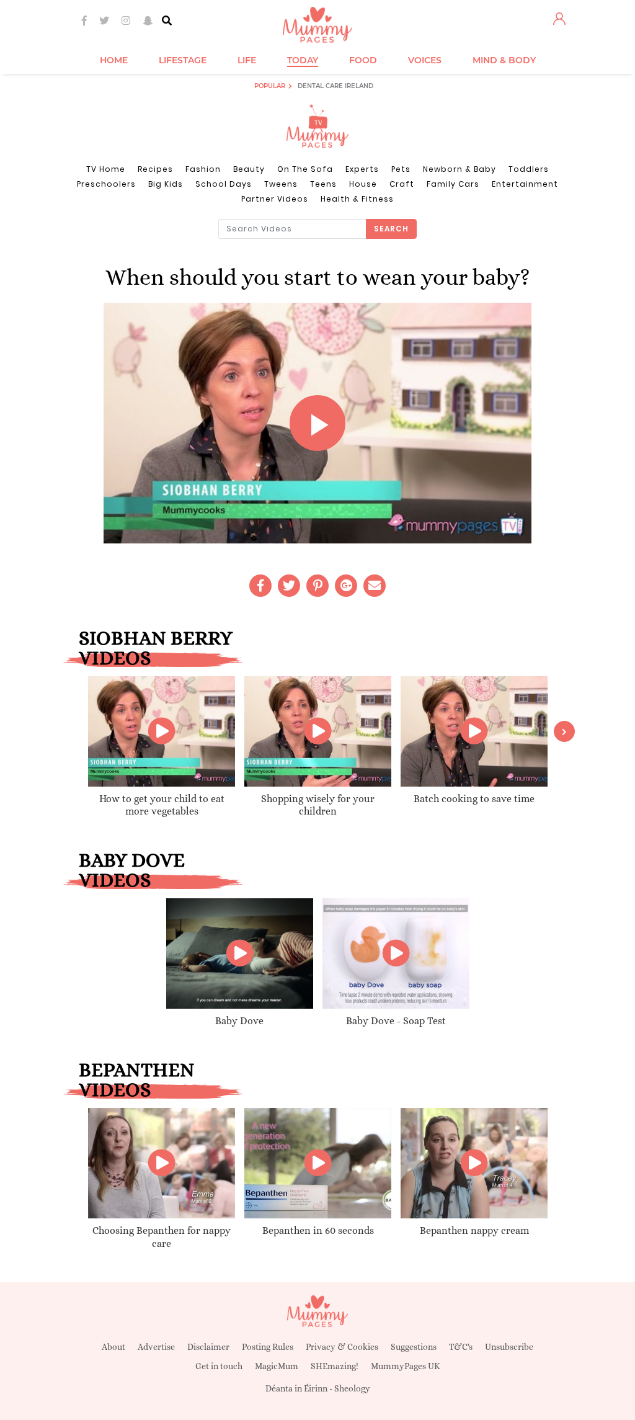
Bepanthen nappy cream (474, 1230)
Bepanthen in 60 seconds (318, 1230)
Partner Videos (274, 199)
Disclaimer (208, 1347)
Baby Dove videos (132, 870)
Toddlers (528, 169)
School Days (223, 184)
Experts (362, 169)
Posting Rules (267, 1347)
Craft (401, 184)
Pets (401, 169)
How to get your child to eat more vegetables (161, 805)
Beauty (249, 169)
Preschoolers (106, 184)
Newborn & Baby (459, 169)
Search (391, 228)
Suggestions (414, 1347)
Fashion (203, 169)
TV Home (105, 169)
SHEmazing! (334, 1366)
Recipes (155, 169)
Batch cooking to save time (474, 799)
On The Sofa (305, 169)
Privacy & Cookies (342, 1347)
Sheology (352, 1388)
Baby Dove (239, 1021)
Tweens (281, 184)
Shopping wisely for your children (318, 805)
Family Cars (453, 184)
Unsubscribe (509, 1347)
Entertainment (525, 184)
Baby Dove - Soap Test (396, 1021)
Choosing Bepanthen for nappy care (161, 1237)
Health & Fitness (357, 199)
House (363, 184)
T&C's (461, 1347)
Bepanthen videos (137, 1079)
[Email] (374, 585)
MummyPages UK (405, 1366)
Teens (323, 184)
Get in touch (218, 1366)
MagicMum (276, 1366)
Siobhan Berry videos (156, 648)
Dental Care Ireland (335, 86)
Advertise (156, 1347)
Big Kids (165, 184)
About (113, 1347)
